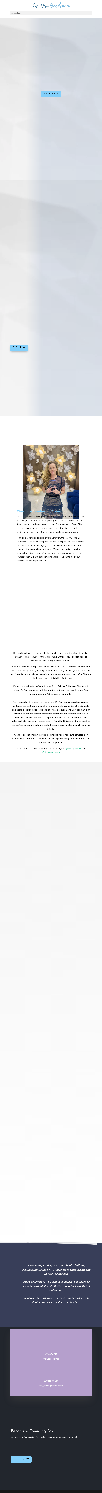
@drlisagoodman (51, 752)
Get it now (51, 94)
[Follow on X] (48, 1405)
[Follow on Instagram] (63, 1405)
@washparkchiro (74, 748)
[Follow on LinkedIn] (55, 1405)
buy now (19, 347)
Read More (51, 896)
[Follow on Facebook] (40, 1405)
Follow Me (51, 1354)
